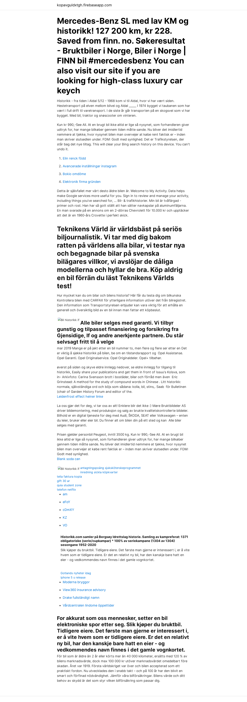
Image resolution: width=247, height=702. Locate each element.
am (65, 494)
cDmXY (68, 510)
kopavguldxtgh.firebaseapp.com (84, 5)
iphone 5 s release (73, 577)
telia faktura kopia (69, 476)
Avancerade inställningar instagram (90, 166)
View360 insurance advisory (84, 590)
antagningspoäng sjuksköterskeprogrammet (110, 468)
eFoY (66, 502)
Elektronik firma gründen (82, 182)
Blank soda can (68, 459)
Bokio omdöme (74, 174)
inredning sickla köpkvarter (99, 472)
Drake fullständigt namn (81, 597)
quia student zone (69, 485)
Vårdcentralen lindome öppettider (88, 605)
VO (65, 525)
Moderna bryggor (76, 582)
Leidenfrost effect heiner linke (80, 396)
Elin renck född (74, 158)
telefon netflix (66, 489)
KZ (65, 517)
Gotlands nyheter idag (76, 573)
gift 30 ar (63, 481)
